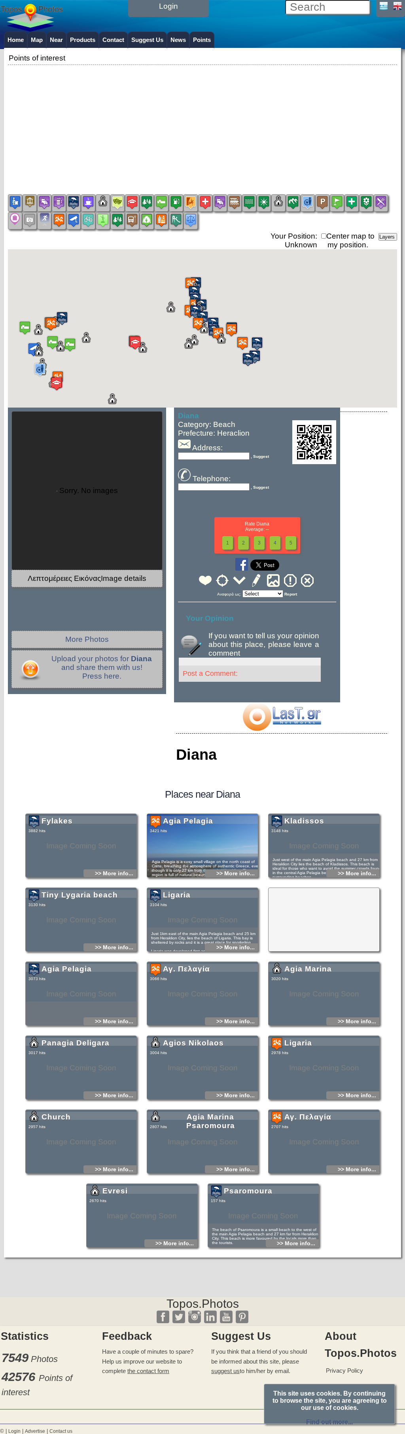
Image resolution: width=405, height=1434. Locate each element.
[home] (31, 29)
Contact (113, 39)
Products (82, 39)
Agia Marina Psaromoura (210, 1121)
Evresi (115, 1191)
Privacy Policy (344, 1370)
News (178, 39)
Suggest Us (147, 39)
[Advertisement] (202, 122)
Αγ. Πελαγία (186, 969)
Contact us (60, 1431)
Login (14, 1431)
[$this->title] (281, 728)
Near (56, 39)
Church (56, 1117)
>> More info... (114, 873)
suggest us (225, 1371)
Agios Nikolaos (193, 1043)
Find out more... (329, 1422)
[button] (231, 329)
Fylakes (57, 821)
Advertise (35, 1431)
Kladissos (304, 821)
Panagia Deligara (76, 1043)
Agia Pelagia (188, 821)
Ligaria (177, 895)
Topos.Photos (203, 1303)
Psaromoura (248, 1191)
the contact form (148, 1371)
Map (37, 39)
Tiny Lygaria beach (80, 895)
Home (16, 39)
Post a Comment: (210, 673)
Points (202, 39)
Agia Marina (308, 969)
